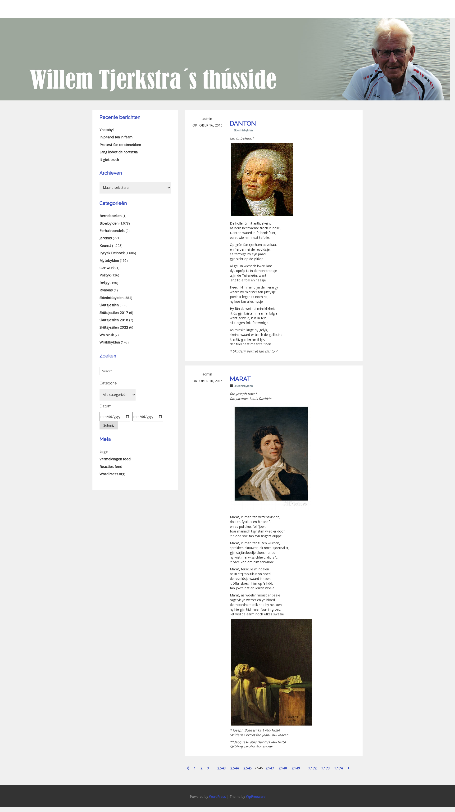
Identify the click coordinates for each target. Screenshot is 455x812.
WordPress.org (112, 473)
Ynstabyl (107, 129)
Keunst (105, 245)
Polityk (105, 275)
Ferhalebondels (112, 230)
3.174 (338, 768)
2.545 (247, 768)
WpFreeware (255, 796)
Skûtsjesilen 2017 (114, 312)
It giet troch (109, 159)
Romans (106, 290)
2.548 (283, 768)
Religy (104, 282)
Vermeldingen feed (115, 458)
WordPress (217, 796)
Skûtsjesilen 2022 (114, 327)
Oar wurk (107, 267)
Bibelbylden (109, 223)
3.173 (325, 768)
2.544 (234, 768)
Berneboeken (111, 215)
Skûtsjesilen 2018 (114, 319)
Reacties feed (111, 466)
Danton (243, 123)
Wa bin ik (107, 334)
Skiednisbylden (243, 130)
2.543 (221, 768)
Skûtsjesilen (109, 304)
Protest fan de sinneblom (120, 144)
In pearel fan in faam (116, 137)
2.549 (296, 768)
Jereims (106, 237)
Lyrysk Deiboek (112, 252)
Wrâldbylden (110, 342)
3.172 (312, 768)
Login (104, 451)
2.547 (270, 768)
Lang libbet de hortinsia (119, 151)
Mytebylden (109, 260)
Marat (240, 379)
